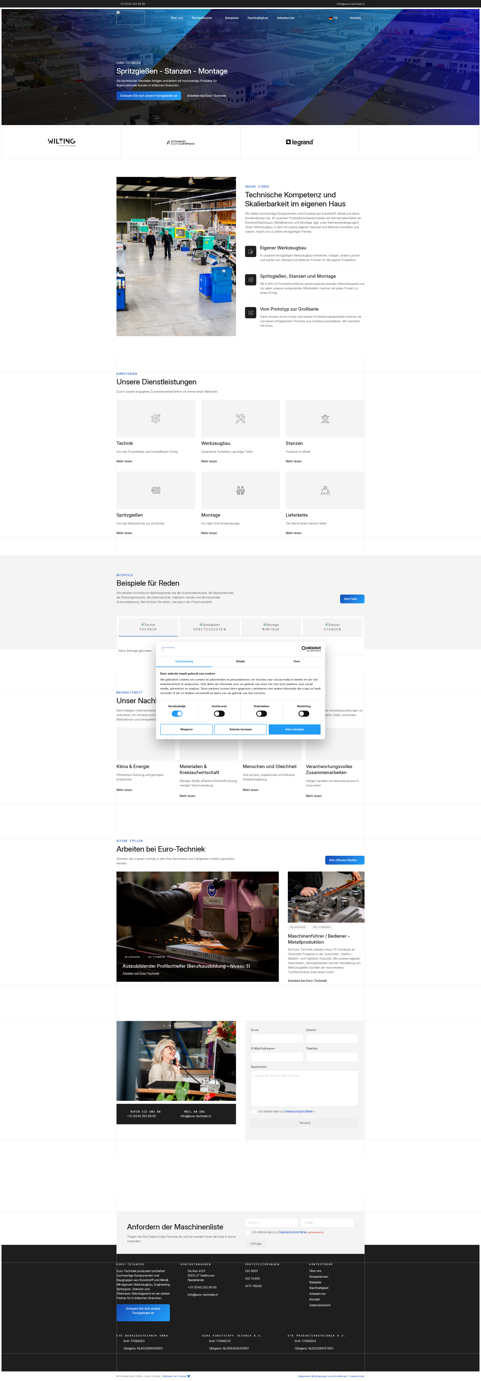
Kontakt (314, 1299)
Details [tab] (240, 661)
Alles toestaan (294, 729)
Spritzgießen (129, 515)
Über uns (315, 1271)
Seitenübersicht (319, 1305)
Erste (255, 1030)
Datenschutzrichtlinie (298, 1111)
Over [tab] (297, 661)
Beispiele (315, 1282)
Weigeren (186, 729)
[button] (214, 18)
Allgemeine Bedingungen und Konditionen (322, 1376)
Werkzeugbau (216, 443)
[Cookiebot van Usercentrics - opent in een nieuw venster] (304, 649)
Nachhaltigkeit (318, 1288)
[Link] (155, 418)
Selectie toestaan (240, 729)
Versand (304, 1123)
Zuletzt (311, 1030)
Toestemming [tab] (184, 661)
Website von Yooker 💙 (176, 1376)
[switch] (219, 714)
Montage (210, 515)
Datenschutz (357, 1376)
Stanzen (294, 443)
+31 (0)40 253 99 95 (202, 1287)
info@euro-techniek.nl (203, 1294)
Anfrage (256, 1243)
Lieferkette (297, 515)
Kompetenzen (318, 1276)
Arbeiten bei (317, 1294)
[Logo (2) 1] (130, 18)
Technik (124, 443)
